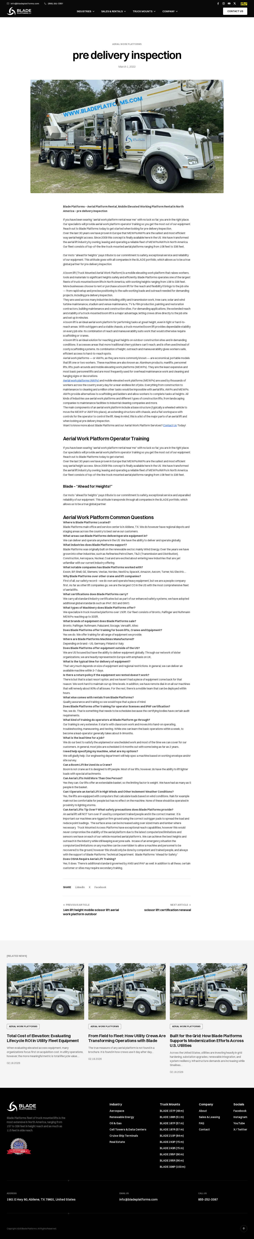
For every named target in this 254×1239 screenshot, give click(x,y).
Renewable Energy (122, 1117)
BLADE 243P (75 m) (172, 1142)
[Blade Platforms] (19, 11)
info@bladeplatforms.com (25, 3)
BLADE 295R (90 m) (172, 1160)
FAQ (201, 1123)
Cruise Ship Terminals (124, 1135)
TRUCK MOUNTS (142, 11)
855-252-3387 (208, 1199)
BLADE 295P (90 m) (172, 1154)
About (203, 1110)
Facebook (100, 887)
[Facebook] (218, 3)
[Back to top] (243, 1228)
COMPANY (168, 11)
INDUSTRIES (84, 11)
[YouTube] (229, 3)
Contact (204, 1129)
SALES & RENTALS (112, 11)
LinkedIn (80, 887)
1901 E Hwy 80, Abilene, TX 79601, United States (41, 1199)
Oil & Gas (116, 1123)
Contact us (235, 11)
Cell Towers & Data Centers (128, 1129)
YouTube (239, 1123)
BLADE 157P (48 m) (172, 1110)
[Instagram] (223, 3)
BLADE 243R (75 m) (172, 1148)
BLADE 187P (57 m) (172, 1123)
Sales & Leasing (209, 1117)
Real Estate (117, 1142)
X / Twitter (240, 1129)
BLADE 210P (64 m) (172, 1135)
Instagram (240, 1117)
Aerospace (117, 1110)
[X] (234, 3)
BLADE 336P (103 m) (172, 1166)
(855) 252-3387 (55, 3)
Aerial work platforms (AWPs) (81, 380)
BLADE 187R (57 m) (172, 1129)
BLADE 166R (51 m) (172, 1117)
